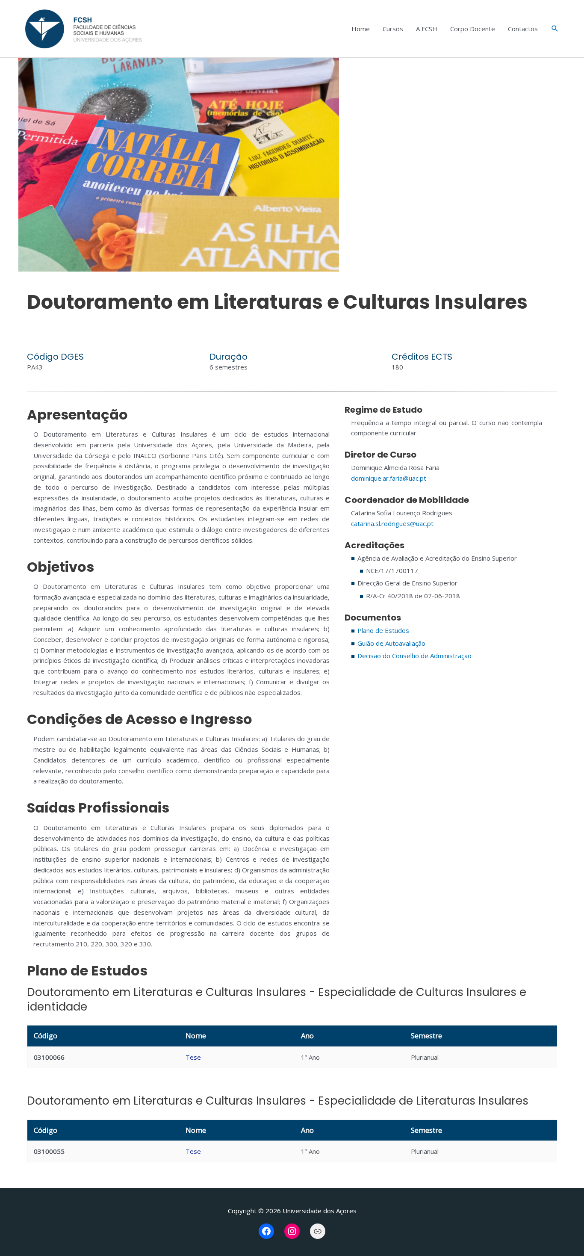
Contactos (523, 28)
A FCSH (426, 28)
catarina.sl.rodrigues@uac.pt (392, 523)
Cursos (393, 28)
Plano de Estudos (383, 630)
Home (360, 28)
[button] (555, 28)
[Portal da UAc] (317, 1231)
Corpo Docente (472, 28)
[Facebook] (266, 1231)
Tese (193, 1057)
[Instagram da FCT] (292, 1231)
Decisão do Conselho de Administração (414, 655)
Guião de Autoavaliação (391, 643)
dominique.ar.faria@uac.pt (388, 478)
